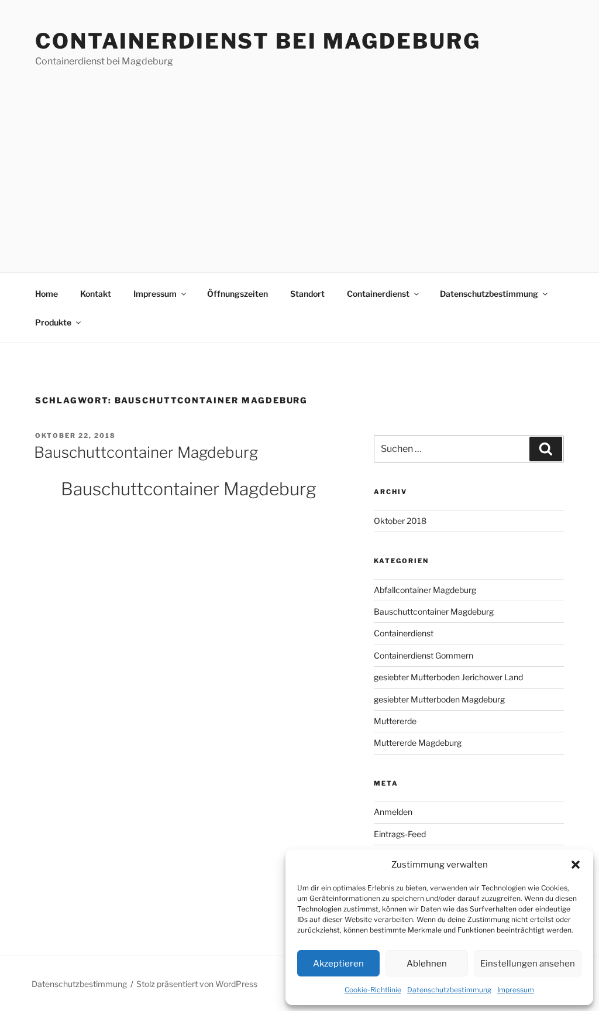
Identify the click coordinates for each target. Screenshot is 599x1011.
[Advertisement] (299, 156)
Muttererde (395, 721)
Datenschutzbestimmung (449, 989)
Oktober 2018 (400, 521)
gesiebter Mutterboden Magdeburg (439, 699)
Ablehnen (427, 963)
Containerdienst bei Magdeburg (258, 41)
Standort (307, 294)
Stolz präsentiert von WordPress (196, 984)
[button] (575, 865)
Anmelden (393, 812)
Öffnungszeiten (237, 294)
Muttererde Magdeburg (418, 743)
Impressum (515, 989)
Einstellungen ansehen (527, 963)
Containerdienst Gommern (423, 655)
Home (46, 294)
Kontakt (95, 294)
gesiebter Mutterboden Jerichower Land (448, 677)
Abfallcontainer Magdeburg (425, 590)
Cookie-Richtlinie (373, 989)
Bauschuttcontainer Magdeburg (146, 452)
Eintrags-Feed (400, 834)
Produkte (53, 322)
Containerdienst (378, 294)
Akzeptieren (338, 963)
